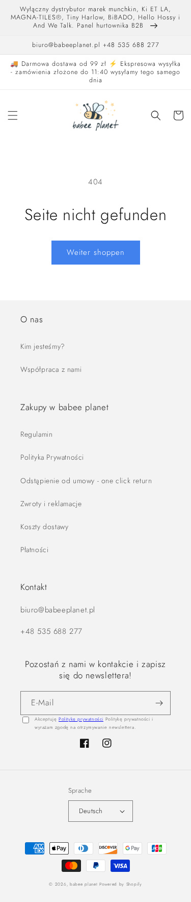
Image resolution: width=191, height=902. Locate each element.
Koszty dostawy (44, 526)
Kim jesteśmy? (42, 346)
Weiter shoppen (96, 252)
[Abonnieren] (159, 703)
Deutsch (91, 811)
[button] (13, 115)
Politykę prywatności (81, 719)
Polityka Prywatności (52, 457)
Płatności (34, 549)
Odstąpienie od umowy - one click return (86, 481)
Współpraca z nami (50, 369)
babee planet (83, 884)
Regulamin (36, 434)
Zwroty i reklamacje (50, 504)
